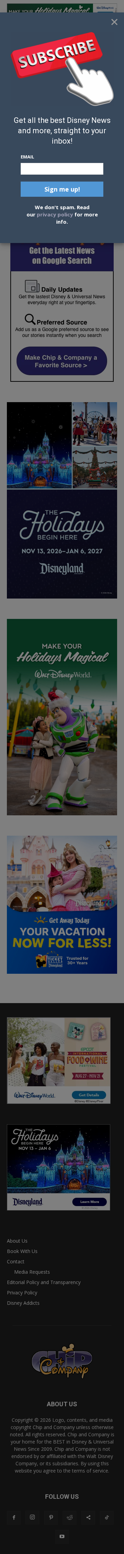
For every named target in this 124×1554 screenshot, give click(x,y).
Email (27, 157)
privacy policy (55, 214)
